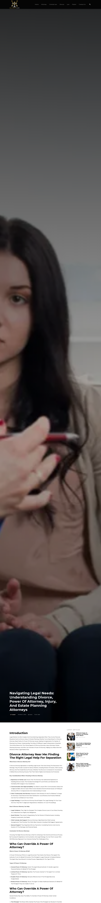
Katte (30, 714)
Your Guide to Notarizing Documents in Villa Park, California (83, 744)
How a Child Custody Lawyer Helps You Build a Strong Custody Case (83, 765)
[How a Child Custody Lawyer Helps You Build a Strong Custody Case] (71, 767)
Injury (77, 757)
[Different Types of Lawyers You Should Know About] (71, 736)
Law (77, 737)
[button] (89, 4)
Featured (78, 747)
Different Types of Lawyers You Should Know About (82, 734)
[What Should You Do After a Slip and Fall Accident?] (71, 757)
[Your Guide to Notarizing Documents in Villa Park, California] (71, 747)
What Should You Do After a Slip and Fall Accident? (82, 755)
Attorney (13, 714)
